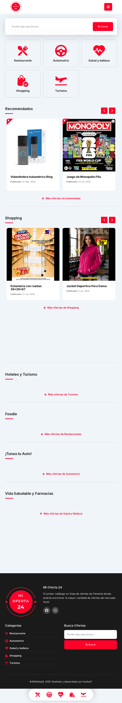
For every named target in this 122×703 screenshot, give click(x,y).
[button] (112, 111)
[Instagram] (55, 610)
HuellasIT (87, 681)
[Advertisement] (61, 334)
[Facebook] (46, 610)
